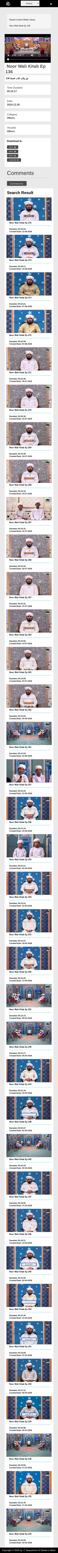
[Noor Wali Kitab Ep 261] (29, 733)
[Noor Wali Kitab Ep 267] (29, 508)
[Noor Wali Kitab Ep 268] (29, 471)
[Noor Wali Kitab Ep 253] (29, 920)
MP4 (11, 147)
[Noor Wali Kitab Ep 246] (29, 1220)
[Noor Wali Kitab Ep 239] (29, 1407)
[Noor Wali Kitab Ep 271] (29, 359)
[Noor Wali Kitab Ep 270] (29, 396)
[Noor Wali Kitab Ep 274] (29, 246)
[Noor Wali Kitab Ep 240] (29, 1370)
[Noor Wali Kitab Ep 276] (29, 209)
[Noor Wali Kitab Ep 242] (29, 1145)
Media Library (29, 20)
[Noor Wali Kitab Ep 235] (29, 1482)
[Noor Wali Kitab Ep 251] (29, 995)
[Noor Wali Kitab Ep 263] (29, 658)
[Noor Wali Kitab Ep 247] (29, 1183)
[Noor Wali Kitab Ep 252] (29, 958)
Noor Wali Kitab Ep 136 (19, 26)
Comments (16, 183)
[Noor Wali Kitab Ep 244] (29, 1295)
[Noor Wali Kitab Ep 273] (29, 284)
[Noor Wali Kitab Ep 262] (29, 696)
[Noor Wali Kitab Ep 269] (29, 433)
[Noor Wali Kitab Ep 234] (29, 1520)
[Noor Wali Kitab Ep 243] (29, 1070)
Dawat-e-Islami (16, 20)
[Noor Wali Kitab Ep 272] (29, 321)
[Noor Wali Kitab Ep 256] (29, 808)
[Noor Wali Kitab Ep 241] (29, 1332)
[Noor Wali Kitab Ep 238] (29, 1445)
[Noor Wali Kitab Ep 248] (29, 1108)
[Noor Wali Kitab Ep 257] (29, 771)
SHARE (13, 160)
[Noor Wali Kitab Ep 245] (29, 1258)
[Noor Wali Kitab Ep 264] (29, 621)
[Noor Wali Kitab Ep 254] (29, 883)
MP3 (11, 151)
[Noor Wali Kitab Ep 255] (29, 845)
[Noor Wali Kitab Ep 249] (29, 1033)
